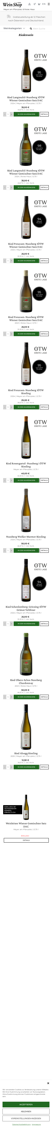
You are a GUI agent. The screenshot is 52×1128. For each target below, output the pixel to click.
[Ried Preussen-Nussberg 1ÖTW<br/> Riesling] (26, 374)
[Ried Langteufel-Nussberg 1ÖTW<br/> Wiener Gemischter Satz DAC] (26, 81)
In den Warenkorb (26, 114)
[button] (48, 1083)
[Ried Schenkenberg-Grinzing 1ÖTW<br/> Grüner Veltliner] (26, 590)
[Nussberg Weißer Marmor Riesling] (26, 519)
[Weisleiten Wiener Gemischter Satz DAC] (26, 807)
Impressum (36, 1124)
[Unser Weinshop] (13, 2)
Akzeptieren (26, 1104)
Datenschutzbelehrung (21, 1124)
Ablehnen (26, 1111)
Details (44, 114)
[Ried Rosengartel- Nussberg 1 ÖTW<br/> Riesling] (26, 447)
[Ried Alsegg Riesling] (26, 735)
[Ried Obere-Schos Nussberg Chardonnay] (26, 664)
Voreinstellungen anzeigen (26, 1118)
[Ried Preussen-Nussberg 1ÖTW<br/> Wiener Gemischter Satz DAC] (26, 227)
